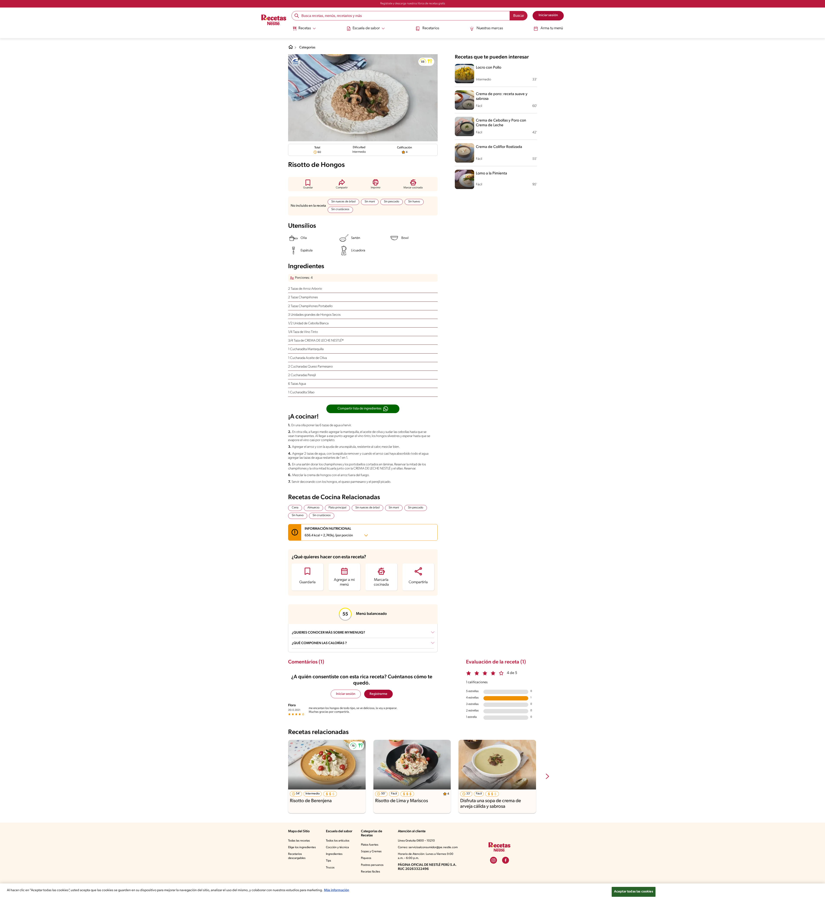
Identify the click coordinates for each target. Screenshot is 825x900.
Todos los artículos (337, 840)
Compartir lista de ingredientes (359, 408)
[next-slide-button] (547, 776)
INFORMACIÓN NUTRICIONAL (329, 532)
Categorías (307, 47)
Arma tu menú (552, 28)
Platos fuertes (369, 844)
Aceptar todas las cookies (633, 891)
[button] (426, 62)
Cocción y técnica (337, 847)
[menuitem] (304, 30)
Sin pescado (391, 201)
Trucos (330, 867)
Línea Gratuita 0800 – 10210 (416, 840)
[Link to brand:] (296, 62)
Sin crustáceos (340, 209)
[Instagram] (493, 860)
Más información (336, 890)
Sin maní (370, 201)
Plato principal (337, 507)
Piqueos (366, 858)
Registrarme (378, 694)
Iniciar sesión (345, 694)
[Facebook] (505, 860)
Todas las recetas (299, 840)
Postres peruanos (372, 865)
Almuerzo (313, 507)
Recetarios (430, 28)
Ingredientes (334, 854)
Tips (328, 860)
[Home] (290, 48)
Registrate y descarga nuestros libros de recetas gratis (412, 3)
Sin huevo (414, 201)
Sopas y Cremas (371, 851)
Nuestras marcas (490, 28)
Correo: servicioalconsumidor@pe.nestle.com (428, 847)
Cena (295, 507)
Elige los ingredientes (302, 847)
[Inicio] (273, 20)
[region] (412, 891)
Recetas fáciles (370, 871)
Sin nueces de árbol (343, 201)
